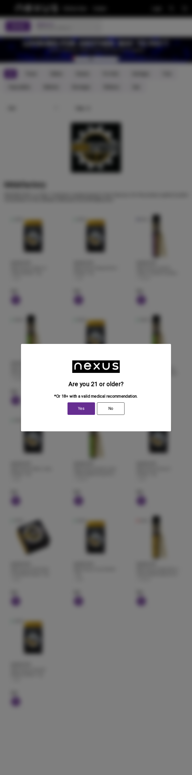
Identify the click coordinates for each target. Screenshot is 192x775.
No (110, 408)
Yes (81, 408)
